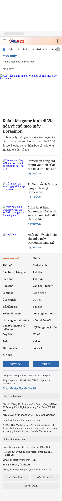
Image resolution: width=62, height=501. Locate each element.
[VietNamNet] (4, 49)
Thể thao (38, 272)
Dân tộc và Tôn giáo (15, 272)
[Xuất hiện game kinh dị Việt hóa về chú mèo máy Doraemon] (31, 95)
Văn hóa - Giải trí (43, 286)
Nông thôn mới (42, 320)
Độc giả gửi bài (45, 477)
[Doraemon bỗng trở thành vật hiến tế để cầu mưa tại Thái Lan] (14, 166)
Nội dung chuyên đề (45, 327)
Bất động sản (10, 306)
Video (36, 341)
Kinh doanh (40, 49)
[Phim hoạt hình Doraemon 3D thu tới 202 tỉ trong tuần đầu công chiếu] (14, 213)
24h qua (7, 355)
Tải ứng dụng (16, 477)
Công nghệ (39, 292)
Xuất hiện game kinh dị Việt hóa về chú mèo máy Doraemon (29, 126)
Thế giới (38, 279)
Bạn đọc (37, 306)
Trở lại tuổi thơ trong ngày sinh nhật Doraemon (42, 188)
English (7, 334)
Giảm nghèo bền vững (16, 320)
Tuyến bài (16, 364)
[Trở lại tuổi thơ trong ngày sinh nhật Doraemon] (14, 189)
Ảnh (5, 341)
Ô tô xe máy (9, 299)
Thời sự (25, 49)
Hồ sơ (36, 334)
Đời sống (8, 286)
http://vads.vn (21, 464)
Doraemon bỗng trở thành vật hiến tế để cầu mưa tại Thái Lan (42, 165)
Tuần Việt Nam (12, 313)
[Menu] (5, 41)
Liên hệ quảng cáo (14, 439)
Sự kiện (46, 364)
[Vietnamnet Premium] (11, 259)
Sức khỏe (8, 292)
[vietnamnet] (16, 42)
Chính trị (13, 49)
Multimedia (10, 348)
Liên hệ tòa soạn (13, 396)
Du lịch (37, 299)
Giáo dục (8, 279)
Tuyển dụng (31, 485)
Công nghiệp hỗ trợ (44, 313)
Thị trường (34, 173)
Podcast (37, 348)
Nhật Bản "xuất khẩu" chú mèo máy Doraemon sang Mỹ (43, 238)
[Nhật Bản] (14, 240)
